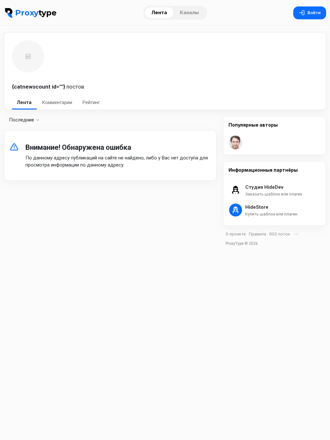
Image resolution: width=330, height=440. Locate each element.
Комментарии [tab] (57, 102)
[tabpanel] (110, 151)
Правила (257, 234)
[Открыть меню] (296, 234)
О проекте (236, 234)
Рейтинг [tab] (91, 102)
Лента (159, 12)
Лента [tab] (24, 102)
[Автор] (235, 142)
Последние (21, 120)
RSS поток (279, 234)
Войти (314, 12)
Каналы (189, 12)
